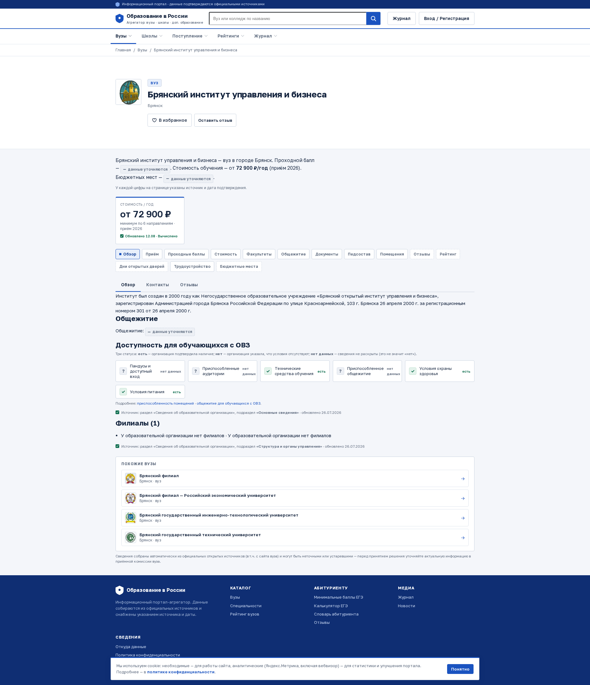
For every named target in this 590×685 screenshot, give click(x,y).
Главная (123, 50)
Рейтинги (228, 35)
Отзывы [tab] (189, 284)
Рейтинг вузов (244, 614)
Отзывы (322, 622)
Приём (152, 254)
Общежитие (293, 254)
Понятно (460, 669)
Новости (406, 605)
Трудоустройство (192, 266)
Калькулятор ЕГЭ (331, 605)
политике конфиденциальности (180, 671)
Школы (149, 35)
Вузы (121, 35)
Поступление (187, 35)
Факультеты (259, 254)
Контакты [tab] (157, 284)
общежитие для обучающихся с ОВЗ (228, 403)
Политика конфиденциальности (148, 654)
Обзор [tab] (128, 284)
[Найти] (373, 18)
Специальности (246, 605)
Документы (326, 254)
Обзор (129, 254)
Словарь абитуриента (336, 614)
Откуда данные (131, 646)
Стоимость (225, 254)
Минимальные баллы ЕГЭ (338, 597)
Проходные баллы (186, 254)
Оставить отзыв (215, 120)
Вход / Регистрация (446, 18)
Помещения (392, 254)
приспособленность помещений (165, 403)
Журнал (402, 18)
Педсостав (359, 254)
